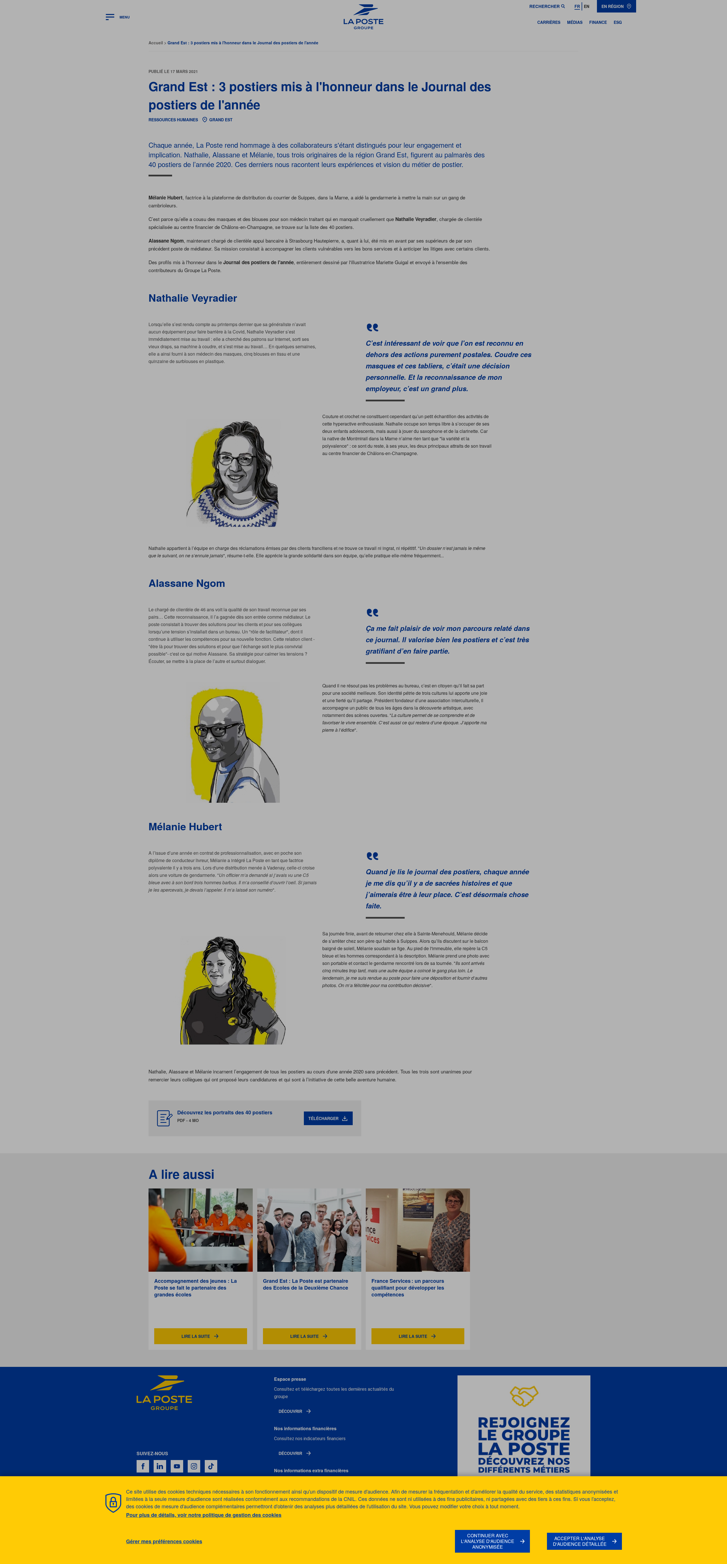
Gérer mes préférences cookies (164, 1541)
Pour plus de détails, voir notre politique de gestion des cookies (203, 1515)
